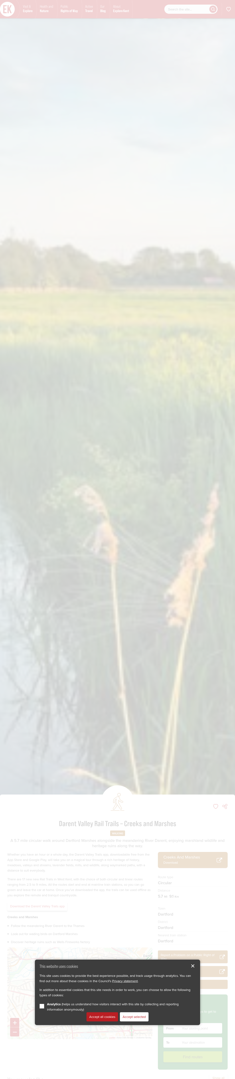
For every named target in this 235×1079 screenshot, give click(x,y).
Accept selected (134, 1016)
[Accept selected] (193, 966)
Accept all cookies (102, 1016)
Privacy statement (125, 981)
